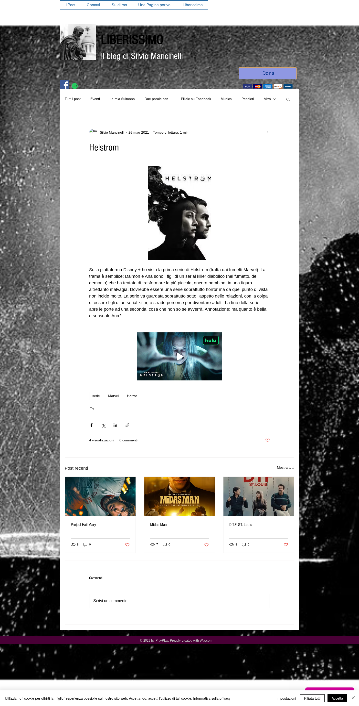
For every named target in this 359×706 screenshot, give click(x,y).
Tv (92, 409)
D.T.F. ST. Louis (240, 525)
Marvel (113, 396)
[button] (288, 99)
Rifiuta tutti (312, 698)
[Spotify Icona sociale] (74, 86)
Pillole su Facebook (196, 99)
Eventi (95, 99)
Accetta (337, 698)
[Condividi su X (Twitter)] (103, 425)
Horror (132, 396)
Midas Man (158, 525)
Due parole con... (158, 99)
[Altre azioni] (267, 133)
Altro (267, 99)
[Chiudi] (353, 698)
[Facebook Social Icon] (64, 85)
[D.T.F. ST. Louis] (258, 497)
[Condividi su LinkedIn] (115, 425)
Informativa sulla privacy (212, 698)
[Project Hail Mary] (100, 497)
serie (96, 396)
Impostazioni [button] (286, 698)
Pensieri (248, 99)
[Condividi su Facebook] (91, 425)
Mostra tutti (285, 468)
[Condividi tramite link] (127, 425)
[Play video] (179, 357)
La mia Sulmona (122, 99)
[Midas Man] (179, 497)
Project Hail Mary (83, 525)
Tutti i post (73, 99)
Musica (226, 99)
